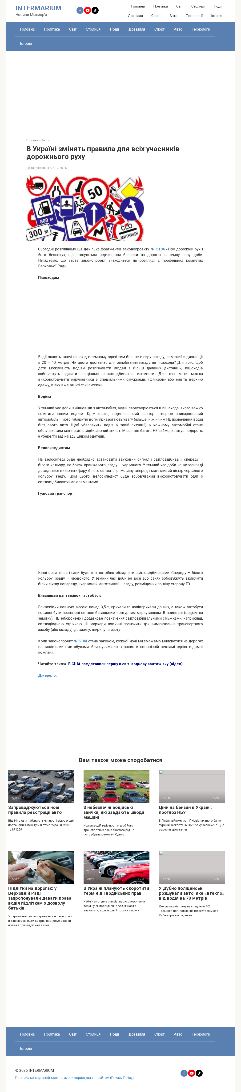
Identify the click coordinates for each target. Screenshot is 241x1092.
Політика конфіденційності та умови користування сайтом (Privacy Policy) (74, 1078)
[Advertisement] (121, 91)
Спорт (156, 16)
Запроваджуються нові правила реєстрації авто (35, 810)
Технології (194, 16)
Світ (179, 6)
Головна (138, 6)
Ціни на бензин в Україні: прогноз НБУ (185, 810)
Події (218, 6)
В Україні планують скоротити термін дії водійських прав (116, 891)
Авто (173, 16)
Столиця (198, 6)
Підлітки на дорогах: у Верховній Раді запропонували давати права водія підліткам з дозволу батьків (39, 898)
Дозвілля (135, 16)
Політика (160, 6)
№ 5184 (80, 641)
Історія (216, 16)
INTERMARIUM (38, 8)
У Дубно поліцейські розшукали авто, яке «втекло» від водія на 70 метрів (192, 893)
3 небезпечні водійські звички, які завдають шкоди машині (114, 812)
